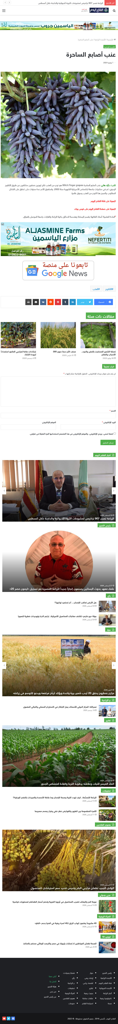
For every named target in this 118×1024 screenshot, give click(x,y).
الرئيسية (110, 39)
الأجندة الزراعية (100, 39)
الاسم (113, 410)
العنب (95, 289)
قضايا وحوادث (69, 972)
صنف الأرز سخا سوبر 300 (64, 351)
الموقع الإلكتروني (49, 422)
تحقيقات (71, 988)
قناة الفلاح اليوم (105, 983)
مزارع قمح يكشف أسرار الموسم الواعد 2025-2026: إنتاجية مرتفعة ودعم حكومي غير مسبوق (62, 692)
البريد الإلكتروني (109, 422)
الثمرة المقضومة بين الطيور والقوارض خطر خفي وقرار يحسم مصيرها (65, 811)
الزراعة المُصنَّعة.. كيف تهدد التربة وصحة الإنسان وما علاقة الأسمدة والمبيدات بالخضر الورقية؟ (54, 797)
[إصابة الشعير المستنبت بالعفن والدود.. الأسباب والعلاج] (98, 335)
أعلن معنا (52, 976)
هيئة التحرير (52, 986)
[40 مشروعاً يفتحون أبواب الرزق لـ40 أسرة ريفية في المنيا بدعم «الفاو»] (107, 927)
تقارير (91, 988)
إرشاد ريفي (89, 978)
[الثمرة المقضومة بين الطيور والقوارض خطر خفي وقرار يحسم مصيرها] (107, 815)
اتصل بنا (53, 981)
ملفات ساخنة (88, 998)
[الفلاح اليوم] (94, 10)
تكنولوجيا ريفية (106, 998)
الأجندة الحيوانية (105, 988)
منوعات (72, 1003)
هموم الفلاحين (69, 998)
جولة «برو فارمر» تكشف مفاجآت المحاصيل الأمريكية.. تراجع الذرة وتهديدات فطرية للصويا (57, 616)
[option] (59, 491)
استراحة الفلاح (87, 1003)
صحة (110, 1003)
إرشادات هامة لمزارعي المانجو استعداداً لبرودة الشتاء (18, 352)
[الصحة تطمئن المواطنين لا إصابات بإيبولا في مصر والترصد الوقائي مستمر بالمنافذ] (107, 947)
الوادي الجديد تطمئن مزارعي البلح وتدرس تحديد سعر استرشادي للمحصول (72, 887)
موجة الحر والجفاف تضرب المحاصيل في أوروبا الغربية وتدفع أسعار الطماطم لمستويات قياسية (54, 901)
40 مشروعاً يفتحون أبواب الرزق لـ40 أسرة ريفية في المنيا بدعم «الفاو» (65, 923)
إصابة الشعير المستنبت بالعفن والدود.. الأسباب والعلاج (98, 352)
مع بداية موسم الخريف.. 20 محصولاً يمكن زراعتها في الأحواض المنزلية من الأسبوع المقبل (62, 3)
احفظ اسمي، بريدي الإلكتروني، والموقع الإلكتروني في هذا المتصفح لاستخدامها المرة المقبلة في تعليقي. (71, 433)
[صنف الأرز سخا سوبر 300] (58, 335)
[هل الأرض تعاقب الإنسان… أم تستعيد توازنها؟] (107, 606)
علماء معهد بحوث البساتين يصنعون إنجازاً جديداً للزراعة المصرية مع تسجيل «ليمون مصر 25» (62, 588)
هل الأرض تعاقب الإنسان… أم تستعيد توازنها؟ (75, 602)
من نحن (53, 991)
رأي (73, 978)
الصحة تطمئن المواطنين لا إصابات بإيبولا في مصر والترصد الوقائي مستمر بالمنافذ (59, 943)
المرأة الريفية (70, 993)
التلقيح (108, 289)
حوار (91, 972)
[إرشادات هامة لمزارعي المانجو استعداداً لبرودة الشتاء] (18, 335)
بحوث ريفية (88, 993)
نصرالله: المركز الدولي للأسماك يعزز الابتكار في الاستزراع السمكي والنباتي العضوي (59, 706)
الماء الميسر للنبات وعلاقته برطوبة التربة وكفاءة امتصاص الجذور (77, 783)
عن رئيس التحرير (50, 996)
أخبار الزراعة (107, 993)
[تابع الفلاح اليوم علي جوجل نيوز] (58, 270)
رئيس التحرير (107, 972)
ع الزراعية (71, 983)
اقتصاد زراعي (88, 983)
